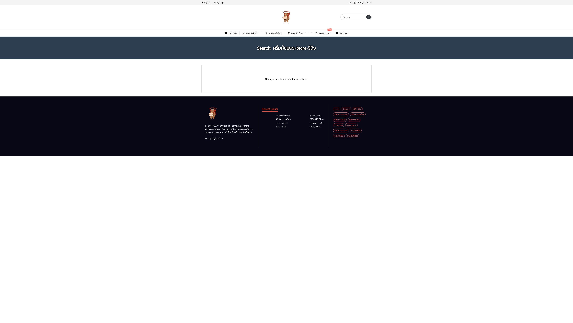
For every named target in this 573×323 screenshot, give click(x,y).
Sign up (220, 2)
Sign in (206, 2)
